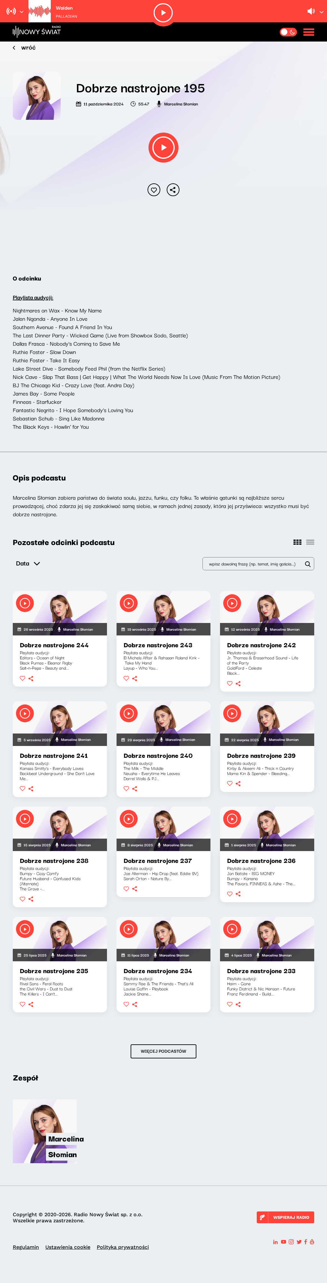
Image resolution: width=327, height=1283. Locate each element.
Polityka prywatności (123, 1247)
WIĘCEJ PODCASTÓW (163, 1050)
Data (22, 563)
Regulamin (26, 1247)
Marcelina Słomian (181, 103)
